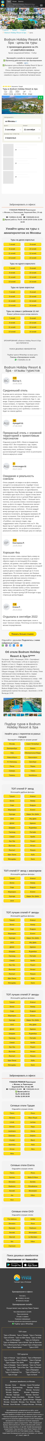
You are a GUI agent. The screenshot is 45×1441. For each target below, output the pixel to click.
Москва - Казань (33, 1387)
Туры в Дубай (34, 1362)
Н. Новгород (12, 762)
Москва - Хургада (13, 1395)
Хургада (12, 814)
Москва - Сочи (10, 1385)
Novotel (12, 1191)
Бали (33, 859)
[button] (41, 105)
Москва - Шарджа (35, 1399)
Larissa (32, 1122)
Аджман (33, 823)
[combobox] (22, 121)
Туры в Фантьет (35, 1367)
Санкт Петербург (32, 744)
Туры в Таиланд (35, 1335)
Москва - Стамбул (21, 1404)
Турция (12, 796)
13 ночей (12, 258)
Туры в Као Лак (22, 1367)
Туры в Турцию (22, 1335)
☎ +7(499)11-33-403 (14, 217)
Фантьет (12, 850)
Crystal (12, 1140)
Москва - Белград (35, 1404)
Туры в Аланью (9, 1358)
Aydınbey (12, 1144)
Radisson (12, 1186)
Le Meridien (32, 1237)
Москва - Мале (35, 1402)
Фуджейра (33, 828)
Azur (12, 1200)
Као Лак (12, 841)
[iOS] (30, 1265)
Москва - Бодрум (12, 1392)
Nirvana (12, 1118)
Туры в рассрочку (22, 1314)
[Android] (14, 1265)
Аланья (33, 796)
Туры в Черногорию (14, 1347)
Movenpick (33, 1191)
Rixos (33, 1113)
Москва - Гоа (24, 1402)
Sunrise (12, 1177)
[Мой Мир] (21, 645)
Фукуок (32, 850)
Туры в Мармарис (34, 1358)
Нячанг (32, 845)
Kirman (12, 1127)
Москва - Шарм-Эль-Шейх (15, 1397)
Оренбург (32, 762)
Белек (12, 801)
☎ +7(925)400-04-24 (31, 217)
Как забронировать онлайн (22, 1312)
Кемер (32, 801)
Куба (33, 854)
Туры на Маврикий (10, 1342)
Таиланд (12, 832)
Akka (12, 1153)
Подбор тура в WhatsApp (23, 1324)
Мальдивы (12, 859)
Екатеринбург (12, 748)
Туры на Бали (32, 1374)
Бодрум (33, 805)
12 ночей (32, 253)
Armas (12, 1149)
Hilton (33, 1195)
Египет (32, 810)
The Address (12, 1219)
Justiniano (12, 1131)
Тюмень (12, 775)
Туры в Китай (23, 1342)
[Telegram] (10, 645)
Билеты (20, 1)
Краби (32, 837)
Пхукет (32, 841)
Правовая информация (22, 1319)
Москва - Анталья (32, 1390)
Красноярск (32, 757)
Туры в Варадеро (32, 1370)
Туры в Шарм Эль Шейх (15, 1362)
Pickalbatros (32, 1186)
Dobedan (12, 1136)
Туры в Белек (21, 1358)
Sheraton (12, 1182)
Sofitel (33, 1219)
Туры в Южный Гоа (33, 1372)
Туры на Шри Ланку (22, 1337)
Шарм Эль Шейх (33, 814)
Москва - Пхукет (34, 1397)
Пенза (12, 766)
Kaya (33, 1127)
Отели (14, 1)
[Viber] (7, 645)
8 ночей (33, 244)
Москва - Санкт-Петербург (30, 1385)
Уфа (12, 753)
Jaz (12, 1195)
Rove (33, 1223)
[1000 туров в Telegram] (22, 1288)
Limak (12, 1122)
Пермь (32, 766)
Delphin (33, 1136)
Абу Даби (32, 819)
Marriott (12, 1237)
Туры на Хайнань (12, 1370)
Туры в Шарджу (9, 1365)
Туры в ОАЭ (33, 1347)
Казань (32, 748)
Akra (32, 1149)
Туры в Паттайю (10, 1367)
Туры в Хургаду (35, 1360)
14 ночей (32, 258)
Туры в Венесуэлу (10, 1345)
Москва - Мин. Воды (13, 1390)
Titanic (12, 1113)
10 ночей (32, 249)
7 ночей (12, 244)
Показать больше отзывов (23, 634)
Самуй (12, 837)
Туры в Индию (22, 1345)
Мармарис (12, 810)
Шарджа (12, 828)
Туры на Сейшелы (32, 1340)
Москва (12, 744)
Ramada (12, 1228)
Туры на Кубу (36, 1337)
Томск (33, 771)
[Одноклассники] (18, 645)
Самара (12, 771)
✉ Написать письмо (22, 1301)
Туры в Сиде (12, 1374)
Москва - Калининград (14, 1387)
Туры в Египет (9, 1337)
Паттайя (33, 832)
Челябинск (33, 775)
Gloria (33, 1131)
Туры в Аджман (22, 1365)
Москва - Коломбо (11, 1402)
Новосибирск (12, 757)
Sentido (33, 1182)
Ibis (12, 1241)
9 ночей (12, 249)
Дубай (12, 823)
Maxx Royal (32, 1118)
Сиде (12, 805)
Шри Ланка (12, 854)
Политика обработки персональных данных (22, 1321)
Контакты (22, 1296)
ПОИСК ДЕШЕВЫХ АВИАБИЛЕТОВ (22, 349)
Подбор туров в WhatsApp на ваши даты (22, 355)
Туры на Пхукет (35, 1365)
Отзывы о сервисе (22, 1316)
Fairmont (12, 1246)
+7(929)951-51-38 (23, 360)
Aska (33, 1144)
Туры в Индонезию (35, 1345)
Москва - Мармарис (31, 1392)
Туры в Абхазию (10, 1335)
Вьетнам (12, 845)
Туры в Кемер (9, 1360)
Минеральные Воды (32, 753)
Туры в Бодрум (22, 1360)
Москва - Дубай (22, 1399)
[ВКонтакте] (14, 645)
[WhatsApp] (3, 645)
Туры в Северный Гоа (13, 1372)
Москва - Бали (8, 1404)
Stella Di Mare (33, 1177)
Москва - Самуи (9, 1399)
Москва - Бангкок (32, 1395)
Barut (33, 1140)
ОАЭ (12, 819)
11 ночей (12, 253)
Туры (8, 1)
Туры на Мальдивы (13, 1340)
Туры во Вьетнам (35, 1342)
